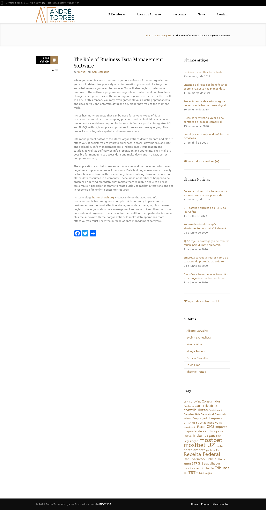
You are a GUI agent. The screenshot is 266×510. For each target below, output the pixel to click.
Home (194, 504)
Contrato (189, 406)
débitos (188, 418)
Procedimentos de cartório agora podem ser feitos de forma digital (205, 103)
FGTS (218, 422)
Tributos (222, 468)
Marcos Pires (195, 344)
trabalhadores (191, 468)
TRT (186, 473)
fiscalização (190, 427)
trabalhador (212, 463)
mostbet (210, 440)
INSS (218, 436)
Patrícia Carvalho (197, 358)
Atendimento (220, 504)
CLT (191, 402)
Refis (221, 459)
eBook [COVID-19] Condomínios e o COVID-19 (206, 136)
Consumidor (211, 401)
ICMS (210, 426)
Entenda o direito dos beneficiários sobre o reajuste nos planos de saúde (205, 87)
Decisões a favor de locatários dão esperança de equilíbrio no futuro (205, 276)
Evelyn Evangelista (199, 337)
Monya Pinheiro (196, 351)
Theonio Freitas (196, 371)
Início (148, 35)
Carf (186, 402)
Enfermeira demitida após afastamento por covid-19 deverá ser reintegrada (205, 226)
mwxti (81, 72)
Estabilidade (207, 422)
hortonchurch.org (103, 197)
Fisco (201, 427)
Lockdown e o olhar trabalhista (203, 72)
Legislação (191, 441)
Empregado (200, 418)
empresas (191, 422)
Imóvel (188, 435)
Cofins (197, 401)
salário (187, 464)
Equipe (205, 504)
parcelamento (194, 450)
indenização (204, 435)
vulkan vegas (204, 473)
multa (219, 446)
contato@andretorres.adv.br (63, 3)
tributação (207, 468)
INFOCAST (105, 504)
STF (194, 463)
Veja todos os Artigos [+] (203, 161)
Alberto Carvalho (197, 330)
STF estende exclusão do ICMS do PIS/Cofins (205, 209)
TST (192, 472)
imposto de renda (198, 431)
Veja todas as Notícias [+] (203, 301)
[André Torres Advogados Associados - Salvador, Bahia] (55, 14)
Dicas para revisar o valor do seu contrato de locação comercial (204, 119)
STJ (200, 463)
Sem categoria (163, 35)
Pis (217, 450)
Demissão (221, 414)
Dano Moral (207, 414)
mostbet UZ (199, 445)
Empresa (215, 418)
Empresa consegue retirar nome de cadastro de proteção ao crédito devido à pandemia (206, 260)
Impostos (218, 431)
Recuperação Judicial (201, 459)
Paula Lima (193, 364)
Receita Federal (202, 454)
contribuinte (206, 405)
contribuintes (196, 410)
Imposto (221, 427)
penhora (210, 450)
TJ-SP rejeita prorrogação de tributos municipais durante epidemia (206, 243)
